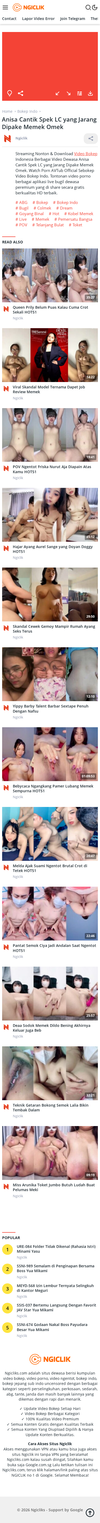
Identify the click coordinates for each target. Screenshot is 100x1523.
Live (23, 219)
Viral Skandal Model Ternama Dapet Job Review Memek (49, 389)
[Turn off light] (9, 93)
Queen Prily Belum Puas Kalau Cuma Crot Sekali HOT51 (50, 310)
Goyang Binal (31, 213)
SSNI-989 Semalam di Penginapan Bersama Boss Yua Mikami (55, 1268)
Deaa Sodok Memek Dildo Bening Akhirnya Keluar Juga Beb (51, 1028)
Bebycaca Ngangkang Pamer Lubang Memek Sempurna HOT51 (53, 788)
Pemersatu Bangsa (75, 219)
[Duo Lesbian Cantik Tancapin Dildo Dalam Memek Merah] (57, 93)
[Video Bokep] (28, 7)
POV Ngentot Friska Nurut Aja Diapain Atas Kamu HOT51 (52, 469)
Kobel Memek (80, 213)
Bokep (42, 202)
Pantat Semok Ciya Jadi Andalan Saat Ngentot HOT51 (54, 948)
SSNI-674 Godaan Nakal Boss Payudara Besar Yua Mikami (52, 1327)
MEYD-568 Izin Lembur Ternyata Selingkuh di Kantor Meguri (55, 1288)
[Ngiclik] (7, 309)
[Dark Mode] (94, 7)
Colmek (44, 208)
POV (23, 224)
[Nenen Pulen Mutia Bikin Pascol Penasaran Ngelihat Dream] (68, 93)
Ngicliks (38, 1509)
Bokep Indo (67, 202)
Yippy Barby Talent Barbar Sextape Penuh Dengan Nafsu (51, 708)
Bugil (24, 208)
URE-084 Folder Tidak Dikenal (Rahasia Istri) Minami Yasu (56, 1249)
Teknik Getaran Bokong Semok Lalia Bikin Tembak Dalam (51, 1107)
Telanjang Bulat (50, 224)
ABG (23, 202)
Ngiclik (21, 138)
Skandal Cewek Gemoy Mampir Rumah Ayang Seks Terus (54, 629)
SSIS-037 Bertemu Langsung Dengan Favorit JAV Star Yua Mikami (56, 1307)
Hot (56, 213)
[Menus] (6, 7)
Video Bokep (85, 153)
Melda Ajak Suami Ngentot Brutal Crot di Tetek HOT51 (50, 868)
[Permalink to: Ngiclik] (7, 137)
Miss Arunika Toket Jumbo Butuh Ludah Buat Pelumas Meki (54, 1187)
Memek (42, 219)
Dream (66, 208)
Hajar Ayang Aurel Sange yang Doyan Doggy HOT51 (53, 549)
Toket (77, 224)
